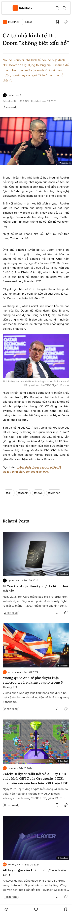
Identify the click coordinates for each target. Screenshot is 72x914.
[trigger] (57, 7)
